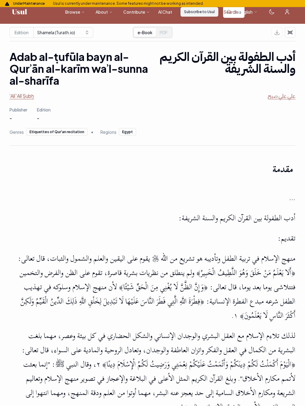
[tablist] (152, 32)
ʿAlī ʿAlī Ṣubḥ (22, 96)
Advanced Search (220, 12)
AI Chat (165, 12)
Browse (72, 12)
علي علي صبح (281, 96)
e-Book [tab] (145, 32)
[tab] (163, 32)
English (246, 12)
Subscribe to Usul (199, 12)
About (102, 12)
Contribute (134, 12)
